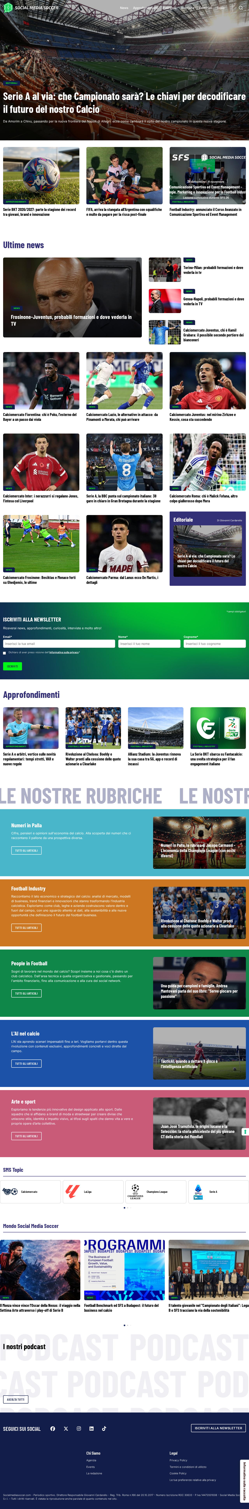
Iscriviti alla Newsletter (218, 1428)
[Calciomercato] (30, 1192)
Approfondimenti (145, 8)
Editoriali (205, 8)
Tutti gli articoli (26, 850)
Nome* (123, 636)
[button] (239, 1195)
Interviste (169, 8)
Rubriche (187, 8)
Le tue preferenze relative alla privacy (193, 1480)
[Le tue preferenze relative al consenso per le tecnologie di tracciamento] (245, 1132)
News (124, 8)
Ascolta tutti (16, 1399)
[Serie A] (219, 1192)
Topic (221, 8)
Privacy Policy (178, 1460)
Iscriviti (12, 666)
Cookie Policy (178, 1473)
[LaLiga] (93, 1192)
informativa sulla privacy (64, 652)
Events (90, 1466)
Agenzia (91, 1460)
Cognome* (191, 636)
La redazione (94, 1473)
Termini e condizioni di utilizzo (188, 1466)
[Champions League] (156, 1192)
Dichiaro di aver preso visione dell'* (44, 652)
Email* (7, 636)
